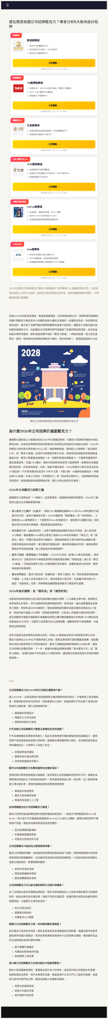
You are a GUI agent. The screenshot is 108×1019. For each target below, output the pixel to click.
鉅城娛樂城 (33, 40)
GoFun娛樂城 (34, 206)
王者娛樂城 (33, 125)
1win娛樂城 (33, 249)
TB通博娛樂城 (35, 82)
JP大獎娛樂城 (34, 164)
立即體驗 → (54, 63)
